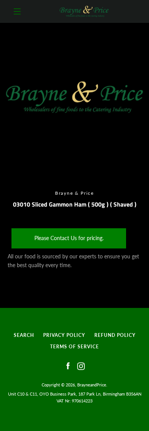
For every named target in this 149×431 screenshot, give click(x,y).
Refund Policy (115, 335)
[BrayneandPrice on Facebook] (68, 365)
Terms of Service (74, 346)
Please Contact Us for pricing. (69, 238)
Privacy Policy (64, 335)
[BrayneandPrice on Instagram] (81, 365)
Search (24, 335)
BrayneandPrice (91, 384)
